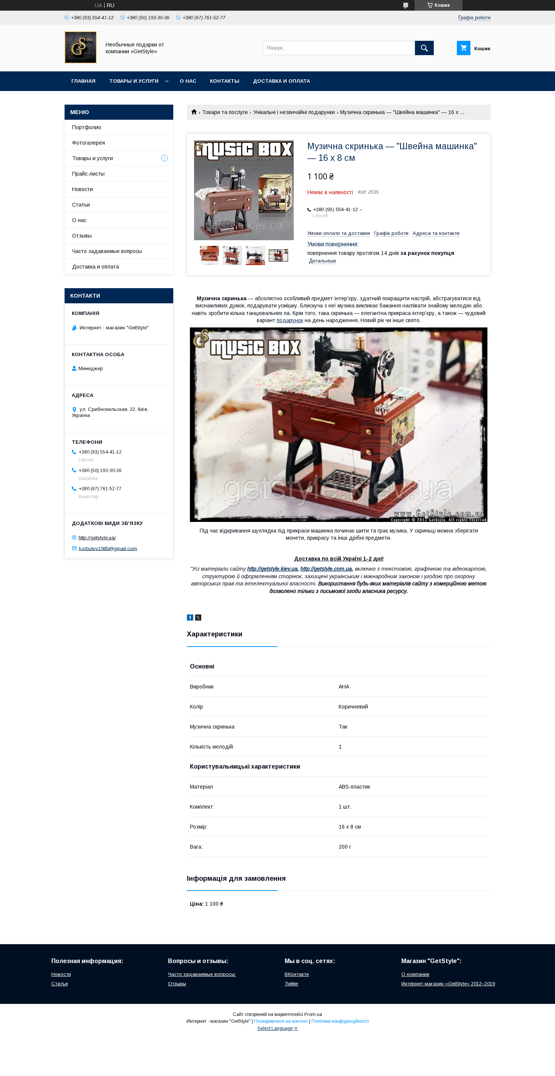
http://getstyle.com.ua (326, 569)
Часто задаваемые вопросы (107, 251)
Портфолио (86, 127)
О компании (415, 974)
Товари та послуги (225, 112)
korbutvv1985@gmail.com (108, 548)
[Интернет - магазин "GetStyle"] (81, 62)
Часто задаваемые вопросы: (202, 974)
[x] (198, 619)
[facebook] (190, 619)
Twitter (291, 983)
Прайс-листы (88, 174)
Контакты (224, 81)
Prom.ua (313, 1014)
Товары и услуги (134, 81)
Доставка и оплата (281, 81)
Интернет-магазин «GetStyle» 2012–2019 (448, 983)
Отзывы (82, 236)
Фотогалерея (88, 143)
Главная (83, 81)
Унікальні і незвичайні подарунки (294, 112)
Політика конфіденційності (340, 1021)
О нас (188, 81)
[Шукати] (424, 48)
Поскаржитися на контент (281, 1021)
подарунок (290, 320)
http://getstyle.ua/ (97, 537)
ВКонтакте (297, 974)
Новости (82, 189)
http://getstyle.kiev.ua (272, 569)
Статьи (81, 205)
